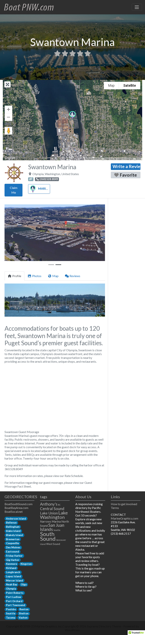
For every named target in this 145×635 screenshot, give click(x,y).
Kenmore (11, 563)
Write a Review (126, 166)
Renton (24, 609)
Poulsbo (11, 609)
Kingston (26, 563)
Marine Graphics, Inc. (48, 626)
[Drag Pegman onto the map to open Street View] (8, 131)
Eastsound (12, 551)
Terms (138, 159)
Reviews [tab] (74, 276)
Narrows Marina (50, 521)
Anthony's (48, 504)
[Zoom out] (8, 117)
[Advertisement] (55, 396)
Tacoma (10, 617)
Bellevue (11, 522)
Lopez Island (13, 576)
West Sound (53, 543)
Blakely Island (14, 535)
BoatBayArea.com (16, 508)
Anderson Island (16, 518)
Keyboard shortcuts (93, 159)
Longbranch (13, 572)
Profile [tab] (16, 276)
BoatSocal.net (14, 511)
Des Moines (13, 547)
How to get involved (124, 504)
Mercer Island (14, 580)
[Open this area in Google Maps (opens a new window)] (10, 157)
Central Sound (52, 508)
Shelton (24, 613)
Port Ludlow (13, 596)
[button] (72, 116)
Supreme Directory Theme (104, 626)
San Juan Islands (52, 527)
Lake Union (49, 513)
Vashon (23, 617)
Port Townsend (15, 605)
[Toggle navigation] (137, 7)
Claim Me (13, 190)
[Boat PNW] (31, 6)
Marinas (45, 188)
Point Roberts (14, 592)
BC (59, 504)
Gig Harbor (12, 559)
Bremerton (12, 539)
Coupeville (12, 543)
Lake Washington (54, 515)
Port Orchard (14, 601)
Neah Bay (11, 584)
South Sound (48, 536)
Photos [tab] (36, 276)
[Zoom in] (8, 109)
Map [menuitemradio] (111, 85)
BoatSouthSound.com (18, 504)
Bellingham (12, 526)
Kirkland (11, 568)
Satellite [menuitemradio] (129, 85)
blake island (13, 530)
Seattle (10, 613)
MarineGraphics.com (124, 518)
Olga (23, 584)
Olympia (11, 588)
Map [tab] (55, 276)
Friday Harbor (14, 555)
